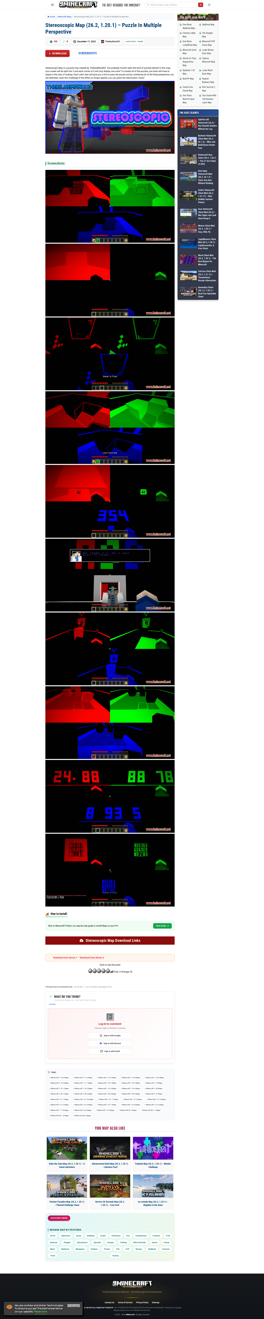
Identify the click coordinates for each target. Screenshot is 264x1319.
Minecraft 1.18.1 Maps (107, 1083)
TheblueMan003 (112, 41)
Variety (115, 1256)
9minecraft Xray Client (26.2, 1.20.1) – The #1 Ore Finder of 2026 (207, 159)
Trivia (52, 1256)
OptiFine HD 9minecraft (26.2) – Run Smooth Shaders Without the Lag (207, 124)
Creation (156, 1236)
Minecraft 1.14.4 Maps (131, 1078)
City (128, 1236)
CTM (168, 1236)
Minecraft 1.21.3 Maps (133, 1099)
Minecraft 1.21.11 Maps (108, 1099)
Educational (82, 1242)
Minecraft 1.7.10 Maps (60, 1110)
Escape (110, 1242)
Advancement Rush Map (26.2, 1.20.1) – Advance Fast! (110, 1165)
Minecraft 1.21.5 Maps (60, 1105)
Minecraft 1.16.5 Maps (60, 1083)
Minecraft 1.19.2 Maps (84, 1088)
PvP (127, 1249)
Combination (141, 1236)
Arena (78, 1236)
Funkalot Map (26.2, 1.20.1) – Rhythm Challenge (153, 1165)
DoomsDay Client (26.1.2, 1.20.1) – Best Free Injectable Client (207, 292)
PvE (117, 1249)
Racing (139, 1249)
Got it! (73, 1306)
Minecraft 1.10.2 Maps (60, 1078)
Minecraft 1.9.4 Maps (105, 1110)
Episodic (97, 1242)
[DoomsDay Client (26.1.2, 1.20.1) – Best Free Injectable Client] (188, 292)
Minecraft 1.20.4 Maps (107, 1094)
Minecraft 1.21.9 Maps (155, 1105)
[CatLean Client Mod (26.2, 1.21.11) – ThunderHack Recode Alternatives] (188, 276)
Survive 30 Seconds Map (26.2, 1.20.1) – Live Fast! (110, 1203)
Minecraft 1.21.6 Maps (84, 1105)
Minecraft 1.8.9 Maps (83, 1110)
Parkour (94, 1249)
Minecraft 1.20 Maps (154, 1088)
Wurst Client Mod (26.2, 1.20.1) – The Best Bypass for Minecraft (207, 260)
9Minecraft (130, 1314)
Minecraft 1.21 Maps (154, 1094)
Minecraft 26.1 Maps (128, 1110)
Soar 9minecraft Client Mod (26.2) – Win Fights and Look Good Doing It (207, 214)
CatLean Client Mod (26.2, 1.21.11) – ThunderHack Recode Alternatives (207, 276)
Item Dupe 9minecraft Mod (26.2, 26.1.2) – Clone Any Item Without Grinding (205, 177)
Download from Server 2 (92, 957)
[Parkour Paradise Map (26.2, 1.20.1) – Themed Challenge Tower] (67, 1186)
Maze (52, 1249)
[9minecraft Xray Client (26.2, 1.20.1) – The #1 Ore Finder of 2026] (188, 159)
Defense (53, 1242)
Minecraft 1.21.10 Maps (84, 1099)
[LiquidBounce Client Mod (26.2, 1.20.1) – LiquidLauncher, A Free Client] (188, 244)
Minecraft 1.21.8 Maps (131, 1105)
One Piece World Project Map (189, 99)
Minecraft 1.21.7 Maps (107, 1105)
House (166, 1242)
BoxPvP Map (188, 78)
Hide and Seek (139, 1242)
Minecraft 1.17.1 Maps (84, 1083)
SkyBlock (152, 1249)
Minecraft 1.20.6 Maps (131, 1094)
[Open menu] (52, 5)
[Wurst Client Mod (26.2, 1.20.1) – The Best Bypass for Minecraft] (188, 260)
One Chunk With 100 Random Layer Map (209, 99)
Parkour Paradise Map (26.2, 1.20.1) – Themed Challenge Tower (67, 1203)
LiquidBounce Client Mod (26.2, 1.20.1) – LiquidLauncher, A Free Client (207, 244)
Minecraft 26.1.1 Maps (151, 1110)
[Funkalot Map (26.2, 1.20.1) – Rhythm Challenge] (153, 1148)
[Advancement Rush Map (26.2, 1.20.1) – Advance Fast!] (110, 1148)
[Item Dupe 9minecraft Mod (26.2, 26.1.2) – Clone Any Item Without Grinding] (188, 177)
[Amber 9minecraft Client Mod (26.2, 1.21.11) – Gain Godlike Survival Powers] (188, 196)
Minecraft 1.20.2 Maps (84, 1094)
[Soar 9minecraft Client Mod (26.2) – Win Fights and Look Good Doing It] (188, 214)
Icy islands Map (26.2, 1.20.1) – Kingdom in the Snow (153, 1203)
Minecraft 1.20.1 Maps (60, 1094)
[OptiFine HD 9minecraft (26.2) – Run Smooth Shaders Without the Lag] (188, 124)
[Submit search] (200, 5)
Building (90, 1236)
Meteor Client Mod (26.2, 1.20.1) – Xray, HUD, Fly (206, 228)
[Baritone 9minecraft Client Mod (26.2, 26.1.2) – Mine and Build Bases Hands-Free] (188, 142)
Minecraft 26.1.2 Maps (60, 1116)
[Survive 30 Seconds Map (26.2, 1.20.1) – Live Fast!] (110, 1186)
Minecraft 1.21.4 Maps (157, 1099)
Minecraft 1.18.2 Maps (131, 1083)
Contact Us (109, 1302)
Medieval (65, 1249)
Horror (154, 1242)
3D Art (52, 1236)
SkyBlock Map (208, 24)
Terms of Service (125, 1302)
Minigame (80, 1249)
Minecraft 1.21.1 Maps (60, 1099)
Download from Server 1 (65, 957)
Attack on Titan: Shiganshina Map (190, 62)
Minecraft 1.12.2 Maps (107, 1078)
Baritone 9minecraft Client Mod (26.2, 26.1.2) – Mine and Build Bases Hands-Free (207, 141)
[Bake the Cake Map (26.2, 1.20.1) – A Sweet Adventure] (67, 1148)
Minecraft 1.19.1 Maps (60, 1088)
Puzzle (140, 41)
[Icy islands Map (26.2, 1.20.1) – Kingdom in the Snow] (153, 1186)
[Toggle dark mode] (209, 4)
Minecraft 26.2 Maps (83, 1116)
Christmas (116, 1236)
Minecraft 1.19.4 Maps (131, 1088)
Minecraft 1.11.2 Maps (84, 1078)
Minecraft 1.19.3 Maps (107, 1088)
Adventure (65, 1236)
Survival (165, 1249)
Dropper (67, 1242)
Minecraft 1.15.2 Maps (155, 1078)
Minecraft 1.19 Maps (154, 1083)
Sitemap (155, 1302)
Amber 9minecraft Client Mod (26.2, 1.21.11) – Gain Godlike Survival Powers (206, 196)
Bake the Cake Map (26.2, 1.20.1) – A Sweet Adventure (67, 1165)
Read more (41, 1311)
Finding (123, 1242)
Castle (103, 1236)
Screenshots (87, 53)
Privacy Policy (142, 1302)
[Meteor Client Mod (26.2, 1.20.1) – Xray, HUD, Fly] (188, 229)
